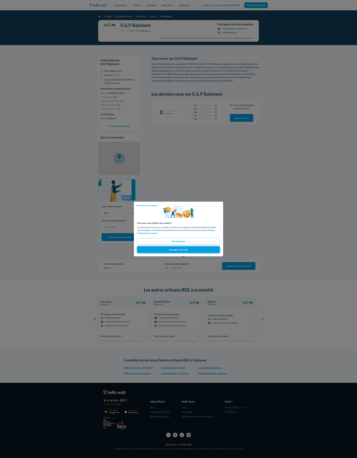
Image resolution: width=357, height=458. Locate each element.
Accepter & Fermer (178, 249)
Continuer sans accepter (146, 205)
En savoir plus (178, 241)
